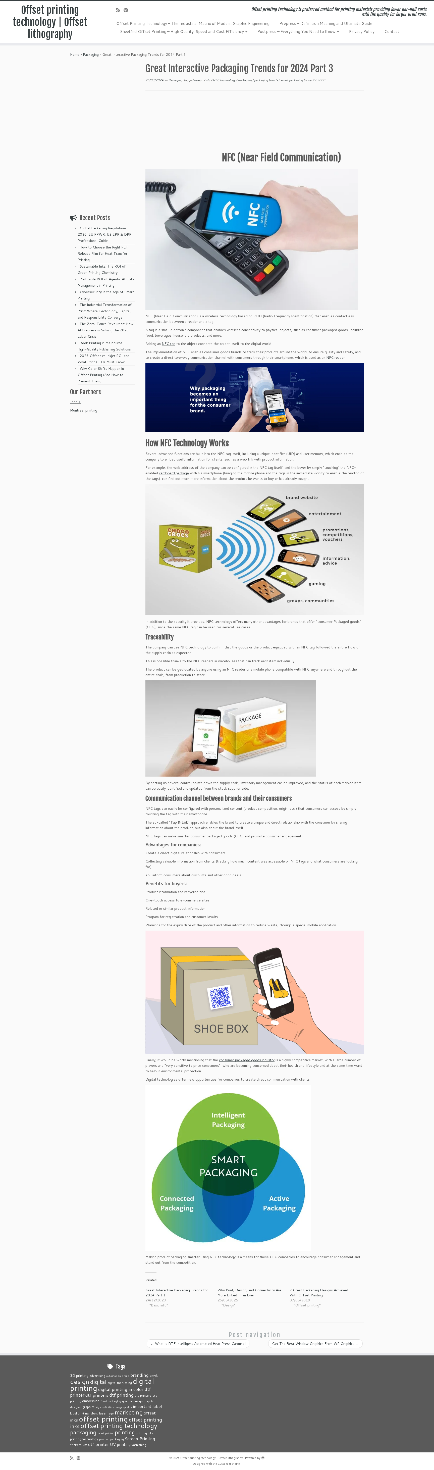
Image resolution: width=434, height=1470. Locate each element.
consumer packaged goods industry (247, 1059)
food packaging (110, 1401)
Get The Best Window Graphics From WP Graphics (315, 1343)
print (100, 1433)
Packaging (91, 54)
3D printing (79, 1375)
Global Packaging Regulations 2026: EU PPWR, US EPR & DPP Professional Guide (104, 234)
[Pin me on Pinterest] (127, 10)
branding (139, 1375)
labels (94, 1413)
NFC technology (224, 80)
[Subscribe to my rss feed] (120, 10)
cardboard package (174, 473)
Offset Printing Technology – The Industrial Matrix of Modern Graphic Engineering (192, 23)
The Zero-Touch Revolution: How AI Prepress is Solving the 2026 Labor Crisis (106, 330)
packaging (245, 80)
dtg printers (143, 1395)
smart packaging (292, 80)
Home (74, 54)
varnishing (139, 1444)
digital (98, 1382)
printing (125, 1432)
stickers (75, 1444)
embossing (90, 1400)
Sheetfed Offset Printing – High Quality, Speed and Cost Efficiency (182, 31)
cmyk (154, 1375)
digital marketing (119, 1382)
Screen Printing (140, 1438)
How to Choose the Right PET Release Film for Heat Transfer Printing (103, 253)
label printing (79, 1413)
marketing (129, 1412)
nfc (208, 80)
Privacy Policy (361, 31)
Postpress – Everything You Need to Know (297, 31)
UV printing (120, 1444)
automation (113, 1376)
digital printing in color (120, 1389)
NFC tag (168, 343)
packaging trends (266, 80)
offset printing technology (118, 1425)
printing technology (84, 1439)
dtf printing (121, 1395)
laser (103, 1413)
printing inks (144, 1433)
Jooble (75, 401)
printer (109, 1433)
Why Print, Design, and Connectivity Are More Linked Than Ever (249, 1293)
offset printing (103, 1418)
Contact (392, 31)
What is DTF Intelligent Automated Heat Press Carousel (198, 1343)
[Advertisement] (103, 135)
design (199, 80)
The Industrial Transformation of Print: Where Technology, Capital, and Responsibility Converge (105, 311)
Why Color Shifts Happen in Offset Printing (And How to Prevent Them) (101, 375)
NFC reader (335, 357)
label (157, 1406)
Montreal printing (83, 410)
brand (125, 1376)
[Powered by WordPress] (263, 1457)
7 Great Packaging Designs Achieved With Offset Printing (319, 1293)
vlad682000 (316, 80)
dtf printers (96, 1395)
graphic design (132, 1401)
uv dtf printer (95, 1444)
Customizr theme (229, 1464)
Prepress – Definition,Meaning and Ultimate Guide (326, 23)
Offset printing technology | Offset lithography (50, 22)
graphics (88, 1406)
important (142, 1406)
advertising (97, 1375)
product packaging (111, 1439)
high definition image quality (113, 1407)
